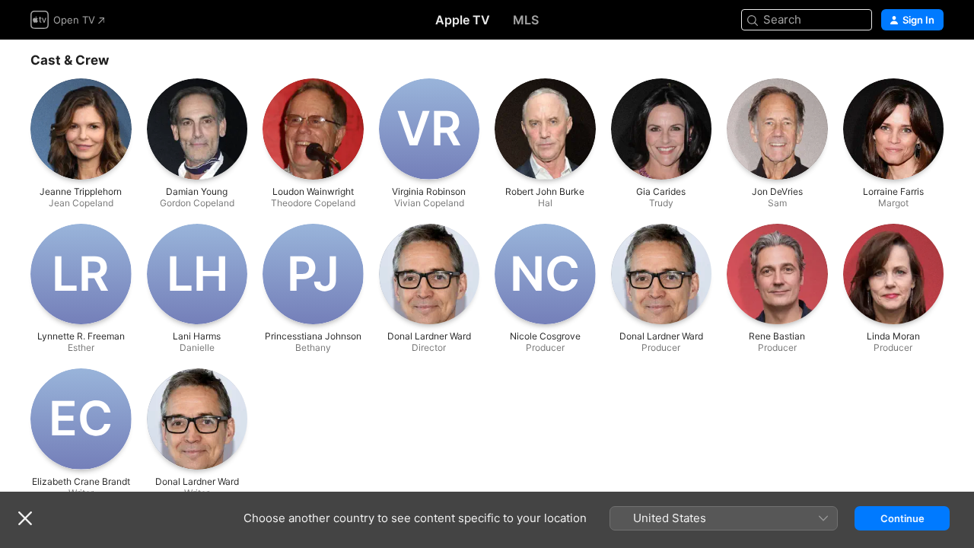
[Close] (25, 518)
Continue (902, 518)
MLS (526, 19)
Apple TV (462, 19)
